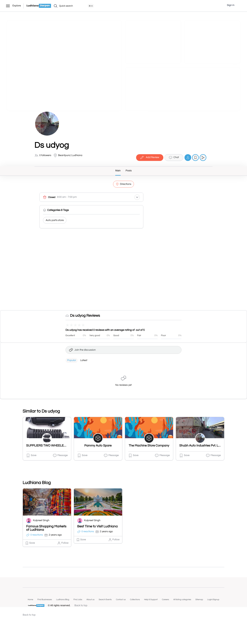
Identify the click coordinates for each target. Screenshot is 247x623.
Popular (71, 360)
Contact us (121, 599)
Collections (135, 599)
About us (90, 599)
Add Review (152, 157)
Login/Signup (213, 599)
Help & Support (151, 599)
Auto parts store (55, 220)
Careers (165, 599)
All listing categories (182, 599)
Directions (125, 184)
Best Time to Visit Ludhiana (97, 526)
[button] (239, 5)
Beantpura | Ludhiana (70, 155)
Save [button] (33, 455)
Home (30, 599)
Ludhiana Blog (62, 599)
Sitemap (199, 599)
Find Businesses (44, 599)
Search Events (105, 599)
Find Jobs (77, 599)
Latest (83, 360)
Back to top (80, 605)
